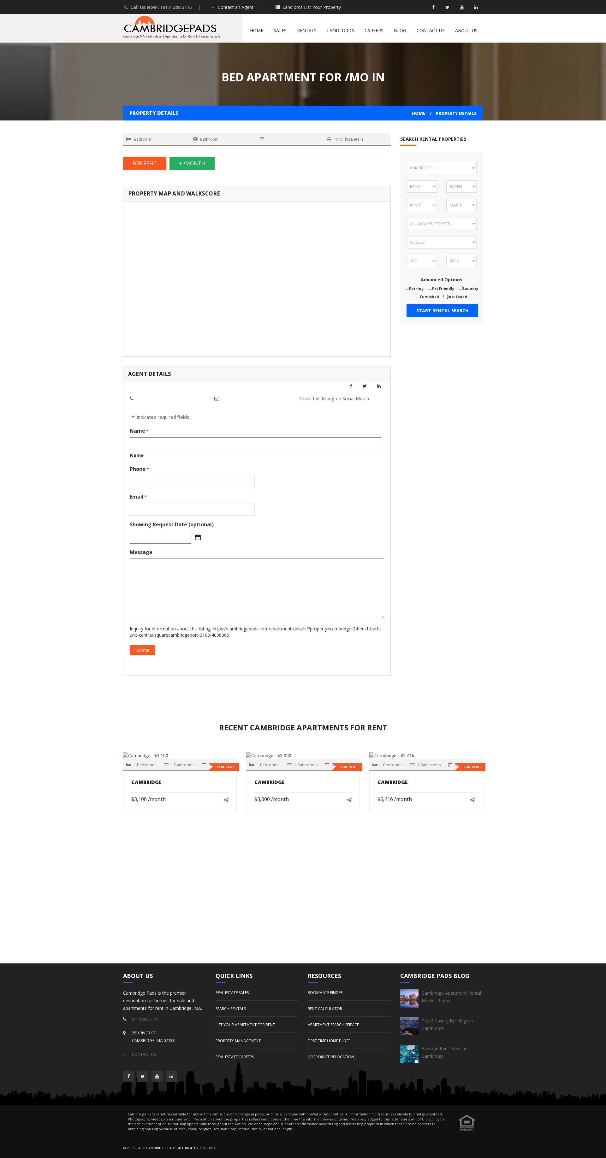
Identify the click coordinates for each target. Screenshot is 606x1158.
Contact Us (431, 30)
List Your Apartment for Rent (245, 1024)
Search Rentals (231, 1008)
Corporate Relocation (331, 1057)
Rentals (307, 30)
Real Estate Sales (232, 992)
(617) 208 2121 (145, 1019)
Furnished (429, 296)
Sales (280, 30)
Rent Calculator (325, 1008)
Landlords (340, 30)
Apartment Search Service (333, 1024)
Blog (400, 30)
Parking (416, 288)
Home (256, 30)
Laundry (470, 288)
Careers (374, 30)
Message (141, 552)
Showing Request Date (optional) (172, 524)
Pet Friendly (443, 288)
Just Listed (457, 296)
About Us (466, 30)
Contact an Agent (235, 7)
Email (138, 496)
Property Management (238, 1041)
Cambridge (146, 782)
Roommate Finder (325, 992)
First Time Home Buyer (329, 1041)
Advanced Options (441, 280)
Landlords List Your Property (311, 7)
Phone (139, 468)
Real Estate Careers (235, 1057)
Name (137, 455)
